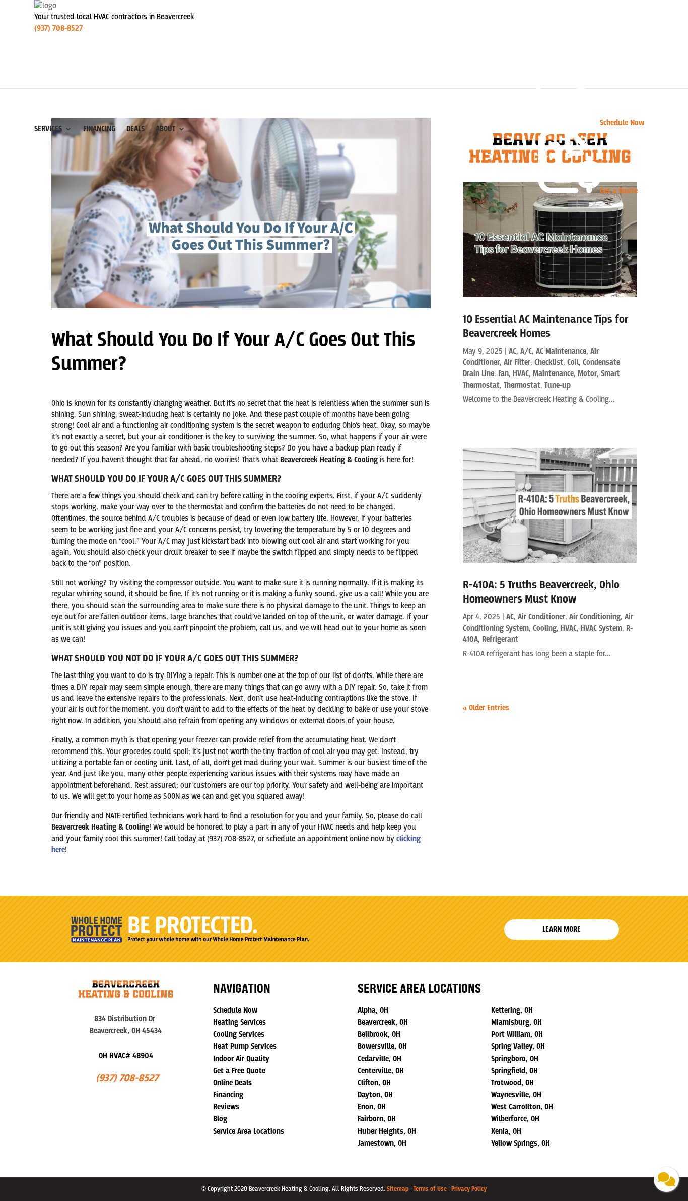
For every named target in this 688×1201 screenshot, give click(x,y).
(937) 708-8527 (58, 28)
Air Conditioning (595, 617)
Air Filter (517, 362)
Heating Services (239, 1022)
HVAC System (601, 628)
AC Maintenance (561, 351)
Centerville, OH (381, 1071)
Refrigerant (500, 639)
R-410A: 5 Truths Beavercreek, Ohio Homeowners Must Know (541, 592)
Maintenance (553, 373)
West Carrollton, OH (522, 1107)
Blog (220, 1119)
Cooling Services (238, 1034)
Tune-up (557, 385)
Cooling (545, 628)
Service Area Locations (248, 1131)
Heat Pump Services (245, 1046)
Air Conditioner (541, 617)
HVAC (521, 373)
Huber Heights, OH (387, 1131)
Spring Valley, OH (518, 1046)
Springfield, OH (514, 1071)
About (165, 129)
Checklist (548, 362)
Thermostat (522, 385)
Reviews (226, 1107)
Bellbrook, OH (379, 1034)
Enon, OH (372, 1107)
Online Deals (232, 1083)
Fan (503, 373)
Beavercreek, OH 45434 (126, 1031)
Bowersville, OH (382, 1046)
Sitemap (398, 1189)
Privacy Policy (469, 1189)
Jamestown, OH (382, 1143)
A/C (526, 351)
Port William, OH (517, 1034)
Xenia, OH (506, 1131)
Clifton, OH (374, 1083)
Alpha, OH (373, 1010)
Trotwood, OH (512, 1083)
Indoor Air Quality (241, 1059)
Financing (99, 129)
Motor (587, 373)
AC (512, 351)
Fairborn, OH (377, 1119)
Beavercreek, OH (383, 1022)
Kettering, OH (512, 1010)
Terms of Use (430, 1189)
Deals (135, 129)
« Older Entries (486, 708)
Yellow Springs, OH (520, 1143)
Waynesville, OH (516, 1095)
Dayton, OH (375, 1095)
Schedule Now (235, 1010)
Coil (573, 362)
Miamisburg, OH (516, 1022)
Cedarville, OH (379, 1059)
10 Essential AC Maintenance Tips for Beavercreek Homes (546, 326)
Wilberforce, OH (515, 1119)
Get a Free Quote (239, 1071)
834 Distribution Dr (125, 1019)
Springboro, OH (514, 1059)
